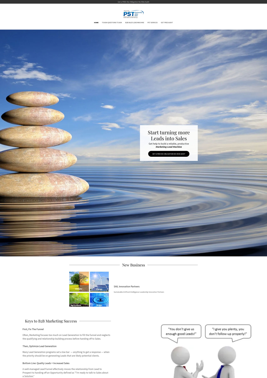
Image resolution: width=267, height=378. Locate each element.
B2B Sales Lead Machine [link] (134, 22)
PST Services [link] (152, 22)
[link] (133, 14)
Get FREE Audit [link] (167, 22)
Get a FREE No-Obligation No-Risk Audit (168, 154)
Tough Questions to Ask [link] (112, 22)
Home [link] (96, 22)
